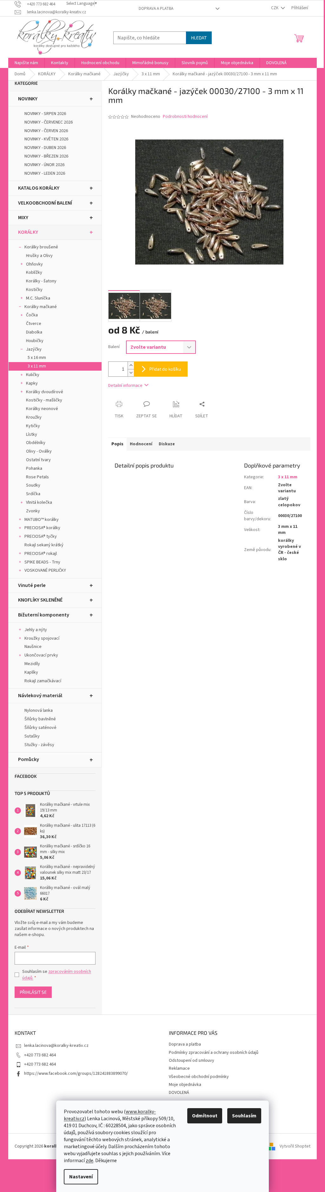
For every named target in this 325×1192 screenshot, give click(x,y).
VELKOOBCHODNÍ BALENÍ (45, 202)
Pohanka (34, 468)
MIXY (23, 217)
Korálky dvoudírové (44, 392)
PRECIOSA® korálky (42, 528)
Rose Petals (37, 477)
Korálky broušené (41, 247)
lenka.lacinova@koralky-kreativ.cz (56, 1045)
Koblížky (34, 272)
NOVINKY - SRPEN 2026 (45, 114)
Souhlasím (244, 1115)
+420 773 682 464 (40, 1055)
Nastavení (81, 1176)
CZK (275, 8)
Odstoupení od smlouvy (191, 1060)
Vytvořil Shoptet (295, 1146)
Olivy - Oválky (39, 451)
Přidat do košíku (165, 369)
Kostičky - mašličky (44, 400)
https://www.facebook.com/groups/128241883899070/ (76, 1073)
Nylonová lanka (38, 710)
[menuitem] (26, 63)
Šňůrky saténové (40, 727)
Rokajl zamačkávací (42, 681)
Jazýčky (34, 349)
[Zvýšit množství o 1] (131, 365)
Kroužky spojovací (41, 638)
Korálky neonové (42, 409)
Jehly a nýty (35, 630)
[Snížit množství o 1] (131, 372)
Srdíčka (33, 494)
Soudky (33, 485)
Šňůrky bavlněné (40, 719)
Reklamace (179, 1068)
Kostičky (34, 289)
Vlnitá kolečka (39, 502)
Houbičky (34, 341)
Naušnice (33, 646)
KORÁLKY (28, 232)
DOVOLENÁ (179, 1092)
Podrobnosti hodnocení (185, 117)
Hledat (199, 37)
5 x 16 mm (37, 357)
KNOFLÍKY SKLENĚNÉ (40, 599)
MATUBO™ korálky (41, 519)
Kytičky (33, 426)
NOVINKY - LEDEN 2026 (44, 173)
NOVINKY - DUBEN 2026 (45, 148)
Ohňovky (34, 264)
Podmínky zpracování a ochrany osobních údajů (213, 1052)
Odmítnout (204, 1115)
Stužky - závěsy (39, 745)
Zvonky (33, 511)
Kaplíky (31, 672)
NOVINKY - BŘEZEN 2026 (46, 156)
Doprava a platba (156, 8)
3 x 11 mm (37, 366)
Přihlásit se (33, 992)
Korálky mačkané (40, 307)
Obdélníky (35, 443)
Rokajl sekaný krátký (43, 545)
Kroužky (34, 417)
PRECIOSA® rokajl (40, 553)
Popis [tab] (117, 444)
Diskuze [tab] (167, 444)
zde (89, 1160)
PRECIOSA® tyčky (40, 536)
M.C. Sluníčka (38, 298)
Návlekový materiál (40, 695)
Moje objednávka (185, 1084)
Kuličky (32, 375)
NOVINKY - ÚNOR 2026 (44, 165)
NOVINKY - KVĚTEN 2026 (46, 139)
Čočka (32, 315)
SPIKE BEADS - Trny (42, 562)
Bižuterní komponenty (43, 614)
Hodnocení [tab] (141, 444)
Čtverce (33, 323)
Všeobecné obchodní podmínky (199, 1077)
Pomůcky (28, 759)
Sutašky (32, 736)
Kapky (32, 383)
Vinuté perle (32, 585)
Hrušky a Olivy (39, 256)
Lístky (31, 434)
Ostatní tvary (38, 460)
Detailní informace (125, 385)
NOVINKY (27, 98)
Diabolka (34, 332)
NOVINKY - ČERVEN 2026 (46, 131)
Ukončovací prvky (41, 655)
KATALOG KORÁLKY (38, 188)
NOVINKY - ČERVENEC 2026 (48, 122)
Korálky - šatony (41, 281)
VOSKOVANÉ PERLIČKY (45, 570)
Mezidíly (32, 664)
